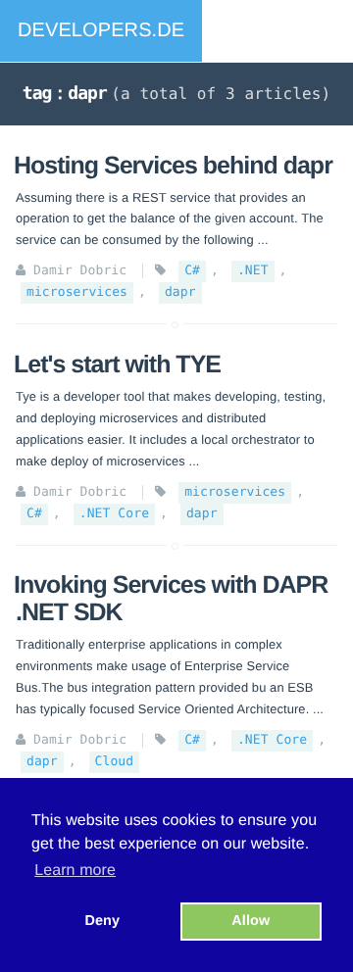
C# (192, 271)
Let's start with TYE (117, 364)
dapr (180, 292)
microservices (76, 292)
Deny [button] (102, 921)
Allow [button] (250, 921)
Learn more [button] (75, 870)
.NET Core (114, 514)
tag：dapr (65, 93)
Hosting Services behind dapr (173, 165)
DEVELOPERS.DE (101, 30)
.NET (253, 271)
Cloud (114, 761)
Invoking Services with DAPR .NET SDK (171, 598)
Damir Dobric (79, 271)
